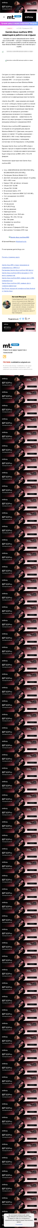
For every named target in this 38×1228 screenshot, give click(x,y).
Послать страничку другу (11, 257)
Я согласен (19, 1224)
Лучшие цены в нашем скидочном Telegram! (19, 23)
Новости (9, 28)
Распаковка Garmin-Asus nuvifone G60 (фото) (17, 270)
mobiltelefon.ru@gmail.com (20, 362)
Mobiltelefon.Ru (21, 242)
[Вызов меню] (4, 17)
